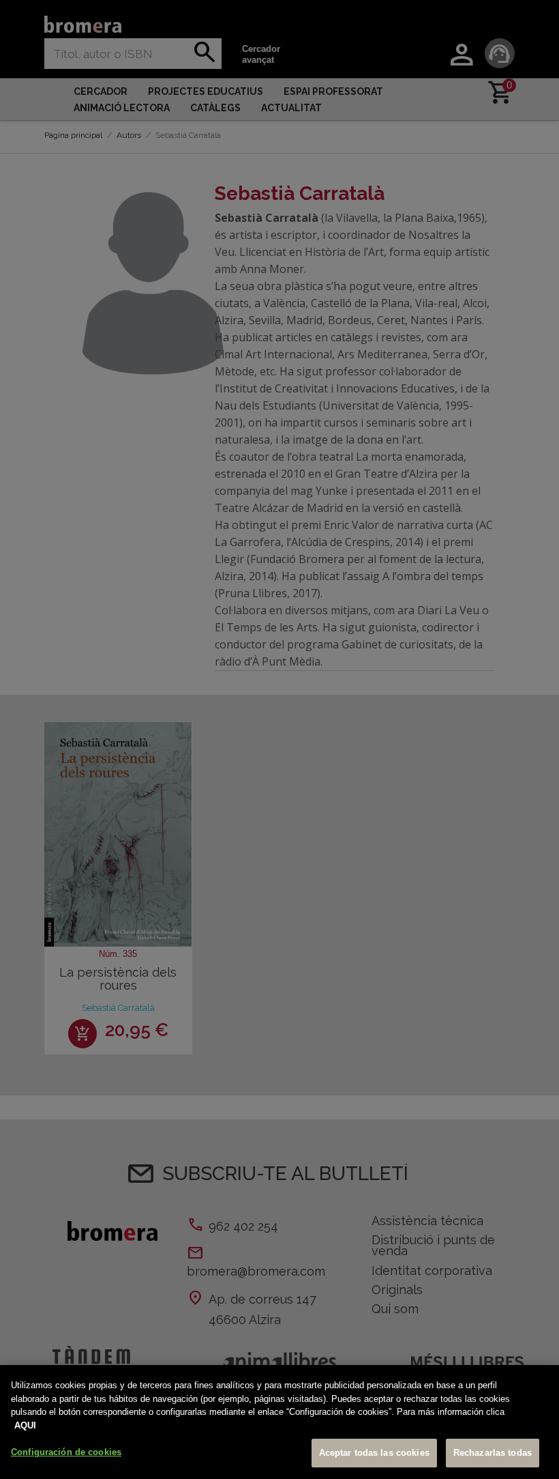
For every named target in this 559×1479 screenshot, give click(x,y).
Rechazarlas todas (492, 1453)
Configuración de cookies (66, 1452)
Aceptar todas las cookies (374, 1453)
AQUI (25, 1425)
